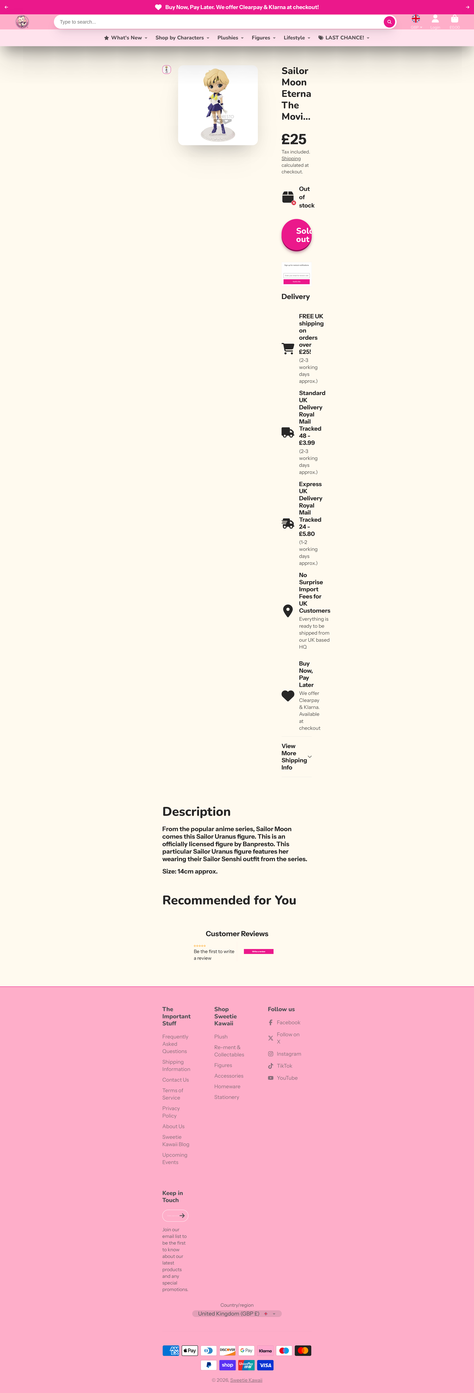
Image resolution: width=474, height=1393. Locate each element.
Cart (455, 21)
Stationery (226, 1097)
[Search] (389, 22)
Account (435, 21)
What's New (126, 37)
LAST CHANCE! (345, 37)
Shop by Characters (180, 37)
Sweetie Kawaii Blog (175, 1140)
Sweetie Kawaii (246, 1380)
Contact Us (175, 1080)
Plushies (227, 37)
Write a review (258, 951)
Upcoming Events (175, 1158)
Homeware (227, 1086)
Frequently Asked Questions (175, 1043)
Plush (221, 1036)
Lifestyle (294, 37)
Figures (261, 37)
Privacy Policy (171, 1112)
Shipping (291, 158)
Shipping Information (176, 1065)
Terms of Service (172, 1094)
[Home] (22, 22)
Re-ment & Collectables (229, 1051)
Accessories (228, 1076)
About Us (173, 1126)
